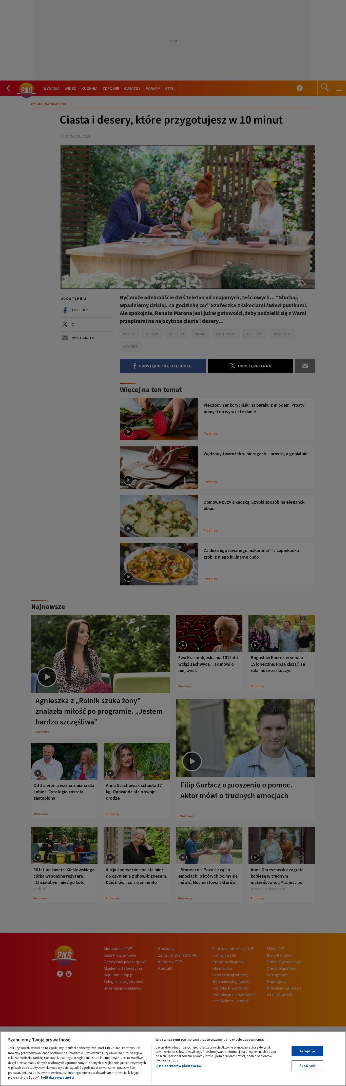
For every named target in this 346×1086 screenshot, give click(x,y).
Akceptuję (307, 1051)
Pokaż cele (307, 1065)
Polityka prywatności (57, 1077)
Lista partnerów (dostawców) (179, 1066)
